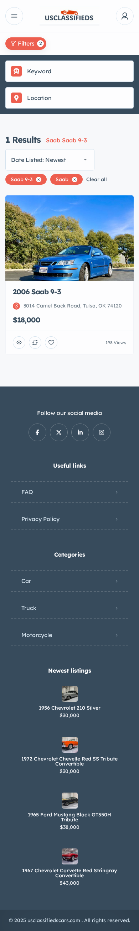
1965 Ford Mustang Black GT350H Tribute (69, 817)
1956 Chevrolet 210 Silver (70, 707)
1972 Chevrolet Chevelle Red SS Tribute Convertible (69, 761)
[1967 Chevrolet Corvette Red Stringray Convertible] (70, 856)
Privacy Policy (40, 518)
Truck (28, 607)
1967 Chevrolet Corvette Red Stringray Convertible (69, 873)
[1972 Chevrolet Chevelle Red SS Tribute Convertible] (70, 745)
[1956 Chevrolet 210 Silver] (70, 694)
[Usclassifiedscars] (69, 16)
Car (26, 580)
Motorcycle (36, 634)
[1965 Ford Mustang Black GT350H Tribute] (70, 801)
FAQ (27, 491)
